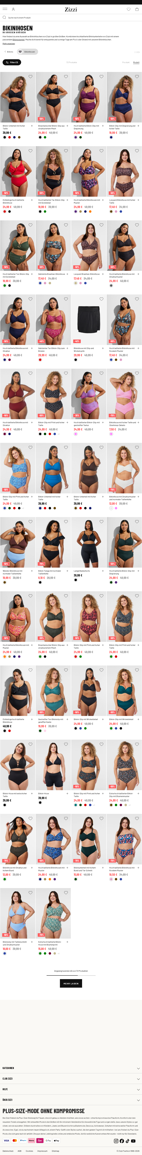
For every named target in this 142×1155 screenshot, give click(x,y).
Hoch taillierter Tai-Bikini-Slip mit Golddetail (51, 201)
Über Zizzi (7, 1099)
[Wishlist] (30, 76)
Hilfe (5, 1089)
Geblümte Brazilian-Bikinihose (51, 274)
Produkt (126, 62)
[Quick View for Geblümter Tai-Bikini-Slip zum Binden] (67, 348)
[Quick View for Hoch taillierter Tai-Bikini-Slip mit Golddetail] (67, 200)
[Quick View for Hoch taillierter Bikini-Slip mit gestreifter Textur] (103, 422)
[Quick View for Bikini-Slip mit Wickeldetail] (103, 719)
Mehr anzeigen (9, 43)
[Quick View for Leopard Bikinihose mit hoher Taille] (138, 200)
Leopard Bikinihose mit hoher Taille (122, 201)
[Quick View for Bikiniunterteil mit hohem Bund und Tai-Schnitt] (103, 868)
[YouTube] (133, 1140)
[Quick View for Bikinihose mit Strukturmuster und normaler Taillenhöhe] (138, 497)
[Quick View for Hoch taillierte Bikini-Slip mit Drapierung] (103, 126)
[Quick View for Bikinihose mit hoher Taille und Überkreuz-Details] (138, 422)
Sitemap (55, 1150)
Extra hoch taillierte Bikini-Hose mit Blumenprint (49, 943)
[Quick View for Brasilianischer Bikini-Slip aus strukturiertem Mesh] (67, 126)
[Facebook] (122, 1140)
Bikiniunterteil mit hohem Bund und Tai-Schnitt (85, 869)
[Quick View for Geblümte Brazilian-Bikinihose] (67, 274)
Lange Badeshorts (82, 570)
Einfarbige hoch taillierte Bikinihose (13, 201)
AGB (19, 1150)
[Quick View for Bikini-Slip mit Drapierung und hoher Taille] (138, 126)
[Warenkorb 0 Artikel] (137, 9)
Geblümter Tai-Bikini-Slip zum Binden (51, 349)
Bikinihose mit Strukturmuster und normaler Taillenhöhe (122, 498)
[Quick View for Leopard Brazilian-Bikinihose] (103, 274)
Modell (136, 62)
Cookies (29, 1150)
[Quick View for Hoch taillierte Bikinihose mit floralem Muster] (138, 348)
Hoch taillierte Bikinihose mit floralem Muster (122, 349)
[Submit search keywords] (4, 17)
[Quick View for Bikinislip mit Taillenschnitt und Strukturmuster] (32, 942)
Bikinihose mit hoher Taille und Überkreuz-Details (122, 423)
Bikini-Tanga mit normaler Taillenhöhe (49, 572)
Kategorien (8, 1068)
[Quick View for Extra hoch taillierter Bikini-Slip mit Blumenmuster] (138, 793)
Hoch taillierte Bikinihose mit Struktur (15, 349)
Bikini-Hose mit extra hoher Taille (15, 795)
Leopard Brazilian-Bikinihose (87, 274)
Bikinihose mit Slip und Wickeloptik (84, 349)
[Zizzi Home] (71, 9)
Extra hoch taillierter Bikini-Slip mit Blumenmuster (121, 795)
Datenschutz (8, 1150)
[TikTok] (127, 1140)
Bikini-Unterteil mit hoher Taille (14, 127)
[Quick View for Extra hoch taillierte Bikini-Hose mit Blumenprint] (67, 942)
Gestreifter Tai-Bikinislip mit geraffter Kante (50, 720)
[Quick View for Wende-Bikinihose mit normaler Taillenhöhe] (32, 571)
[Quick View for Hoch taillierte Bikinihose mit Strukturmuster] (138, 274)
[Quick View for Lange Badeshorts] (103, 571)
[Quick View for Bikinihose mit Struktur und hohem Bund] (32, 868)
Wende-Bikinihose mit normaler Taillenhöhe (12, 572)
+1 (58, 434)
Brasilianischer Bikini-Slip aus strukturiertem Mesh (51, 127)
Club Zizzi (7, 1078)
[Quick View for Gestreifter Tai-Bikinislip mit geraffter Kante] (67, 719)
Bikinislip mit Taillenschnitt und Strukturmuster (15, 943)
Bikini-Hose (43, 793)
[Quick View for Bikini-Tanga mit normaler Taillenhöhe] (67, 571)
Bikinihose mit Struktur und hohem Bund (14, 869)
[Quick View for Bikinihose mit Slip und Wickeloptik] (103, 348)
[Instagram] (116, 1140)
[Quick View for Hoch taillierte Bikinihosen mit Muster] (103, 200)
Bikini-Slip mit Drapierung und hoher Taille (122, 127)
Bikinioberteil (19, 39)
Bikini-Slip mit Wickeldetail (86, 719)
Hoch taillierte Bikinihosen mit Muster (87, 201)
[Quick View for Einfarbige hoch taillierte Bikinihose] (32, 200)
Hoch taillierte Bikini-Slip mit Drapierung (86, 127)
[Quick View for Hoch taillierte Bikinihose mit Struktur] (32, 348)
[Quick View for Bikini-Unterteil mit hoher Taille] (32, 126)
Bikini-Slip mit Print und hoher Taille (51, 423)
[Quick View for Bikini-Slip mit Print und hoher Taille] (67, 422)
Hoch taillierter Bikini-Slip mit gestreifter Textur (87, 423)
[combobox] (71, 17)
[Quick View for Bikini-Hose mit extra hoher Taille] (32, 793)
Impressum (42, 1150)
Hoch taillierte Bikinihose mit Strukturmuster (122, 275)
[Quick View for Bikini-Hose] (67, 793)
